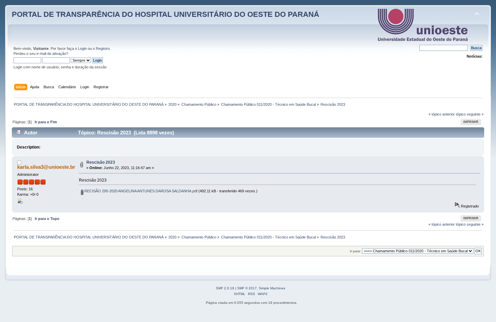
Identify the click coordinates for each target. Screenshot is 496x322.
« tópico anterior (442, 114)
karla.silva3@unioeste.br (46, 167)
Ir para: (355, 251)
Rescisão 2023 (100, 162)
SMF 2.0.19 (225, 288)
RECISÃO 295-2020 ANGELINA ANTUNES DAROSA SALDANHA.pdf (140, 191)
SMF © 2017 (247, 288)
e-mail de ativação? (52, 54)
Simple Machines (272, 288)
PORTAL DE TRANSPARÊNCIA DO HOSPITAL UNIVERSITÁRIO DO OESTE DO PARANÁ (165, 14)
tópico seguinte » (470, 114)
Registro (103, 48)
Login (82, 48)
